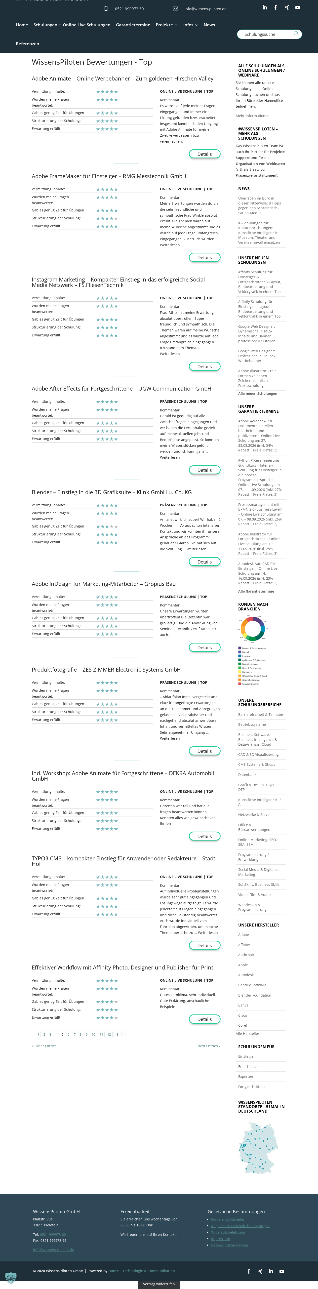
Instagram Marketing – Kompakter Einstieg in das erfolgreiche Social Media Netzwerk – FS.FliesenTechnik (118, 282)
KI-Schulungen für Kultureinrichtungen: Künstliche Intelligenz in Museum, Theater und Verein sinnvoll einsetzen (259, 233)
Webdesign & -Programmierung (252, 907)
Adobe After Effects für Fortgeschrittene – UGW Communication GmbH (121, 388)
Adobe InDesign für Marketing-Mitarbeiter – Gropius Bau (104, 583)
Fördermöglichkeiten (228, 1219)
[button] (11, 1278)
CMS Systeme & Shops (256, 764)
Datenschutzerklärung (229, 1245)
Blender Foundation (254, 995)
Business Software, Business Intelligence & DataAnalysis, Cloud (257, 739)
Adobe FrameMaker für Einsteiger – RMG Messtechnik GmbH (109, 176)
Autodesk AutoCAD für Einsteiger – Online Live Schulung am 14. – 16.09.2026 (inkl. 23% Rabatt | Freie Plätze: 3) (257, 573)
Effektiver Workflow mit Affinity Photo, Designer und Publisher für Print (122, 967)
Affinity (244, 944)
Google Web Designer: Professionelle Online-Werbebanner (256, 356)
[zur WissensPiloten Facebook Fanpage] (275, 7)
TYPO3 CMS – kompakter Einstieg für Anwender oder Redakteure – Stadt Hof (123, 860)
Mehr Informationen (253, 115)
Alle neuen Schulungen (257, 393)
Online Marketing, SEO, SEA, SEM (257, 842)
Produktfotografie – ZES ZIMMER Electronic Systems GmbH (106, 669)
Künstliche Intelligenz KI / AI (259, 802)
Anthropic (246, 954)
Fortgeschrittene (252, 1086)
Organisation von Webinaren (260, 163)
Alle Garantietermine (256, 591)
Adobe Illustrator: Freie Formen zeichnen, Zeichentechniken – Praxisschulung (257, 378)
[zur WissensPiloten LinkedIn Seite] (264, 7)
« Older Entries (44, 1046)
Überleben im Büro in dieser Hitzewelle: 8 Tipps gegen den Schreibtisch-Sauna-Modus (259, 205)
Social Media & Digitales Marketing (258, 872)
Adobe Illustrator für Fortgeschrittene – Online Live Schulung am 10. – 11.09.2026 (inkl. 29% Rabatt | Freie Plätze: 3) (259, 544)
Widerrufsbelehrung (228, 1232)
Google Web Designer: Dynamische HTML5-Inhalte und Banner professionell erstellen (257, 333)
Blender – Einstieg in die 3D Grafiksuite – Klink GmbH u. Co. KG (112, 492)
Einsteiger (246, 1056)
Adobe (243, 934)
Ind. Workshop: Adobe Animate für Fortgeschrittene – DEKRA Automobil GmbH (123, 775)
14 (124, 1034)
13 (117, 1034)
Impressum (220, 1238)
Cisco (242, 1015)
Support (243, 157)
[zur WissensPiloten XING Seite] (286, 7)
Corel (242, 1025)
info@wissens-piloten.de (205, 8)
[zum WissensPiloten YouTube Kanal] (297, 7)
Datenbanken (249, 774)
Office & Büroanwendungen (254, 827)
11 (101, 1034)
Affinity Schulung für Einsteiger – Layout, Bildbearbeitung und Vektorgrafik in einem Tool (259, 309)
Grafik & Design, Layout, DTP (258, 787)
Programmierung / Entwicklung (253, 857)
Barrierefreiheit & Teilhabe (260, 714)
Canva (243, 1005)
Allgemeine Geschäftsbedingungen (240, 1225)
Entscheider (248, 1066)
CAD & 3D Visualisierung (258, 754)
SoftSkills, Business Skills (258, 884)
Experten (245, 1076)
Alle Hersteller (247, 1033)
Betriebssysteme (252, 724)
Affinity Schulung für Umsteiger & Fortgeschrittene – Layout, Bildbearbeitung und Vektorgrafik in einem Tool (259, 282)
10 (93, 1034)
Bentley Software (252, 985)
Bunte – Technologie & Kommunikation (142, 1270)
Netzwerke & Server (254, 814)
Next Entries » (209, 1046)
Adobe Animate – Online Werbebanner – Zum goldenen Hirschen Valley (122, 78)
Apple (243, 965)
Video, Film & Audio (254, 894)
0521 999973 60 (129, 8)
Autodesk (246, 974)
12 (109, 1034)
